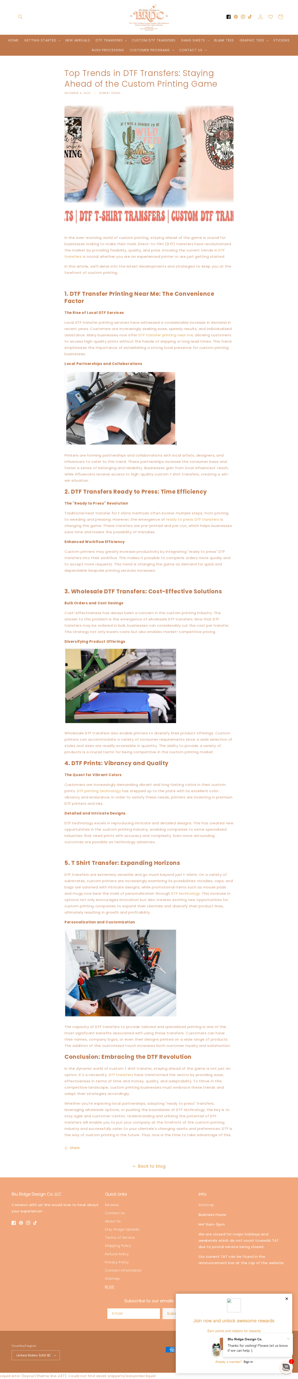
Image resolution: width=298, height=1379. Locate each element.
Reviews (112, 1205)
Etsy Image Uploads (122, 1229)
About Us (113, 1221)
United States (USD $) (34, 1355)
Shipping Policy (118, 1245)
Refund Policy (117, 1254)
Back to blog (152, 1166)
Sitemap (112, 1278)
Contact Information (123, 1270)
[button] (20, 17)
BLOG (109, 1286)
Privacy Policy (117, 1262)
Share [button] (75, 1147)
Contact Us (115, 1213)
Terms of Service (120, 1237)
